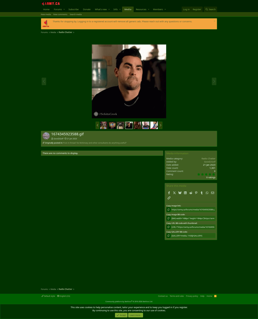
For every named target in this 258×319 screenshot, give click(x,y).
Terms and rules (177, 296)
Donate (86, 9)
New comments (60, 14)
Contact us (163, 296)
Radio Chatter (208, 158)
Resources (141, 9)
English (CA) (64, 296)
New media (46, 14)
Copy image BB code (175, 214)
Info (115, 9)
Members (158, 9)
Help (202, 296)
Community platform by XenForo (129, 301)
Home (46, 9)
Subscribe (74, 9)
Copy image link (173, 205)
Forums (58, 9)
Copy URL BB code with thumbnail (181, 223)
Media (127, 9)
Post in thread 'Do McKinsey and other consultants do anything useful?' (95, 142)
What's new (101, 9)
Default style (49, 296)
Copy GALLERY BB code (176, 231)
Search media (76, 14)
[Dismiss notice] (214, 21)
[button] (64, 9)
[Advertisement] (76, 39)
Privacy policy (192, 296)
